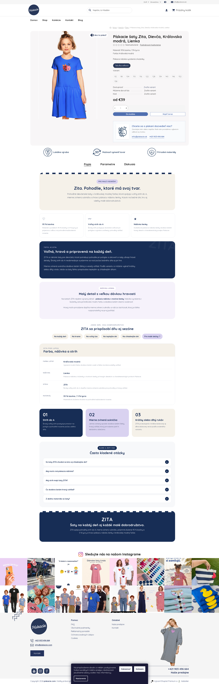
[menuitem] (34, 20)
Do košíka (130, 114)
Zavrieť (125, 119)
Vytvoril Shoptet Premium (165, 681)
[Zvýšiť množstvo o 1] (126, 108)
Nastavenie (81, 678)
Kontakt (37, 653)
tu (110, 672)
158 (116, 81)
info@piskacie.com (43, 645)
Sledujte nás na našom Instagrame (113, 554)
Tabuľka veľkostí (122, 65)
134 (160, 76)
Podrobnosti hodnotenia (150, 45)
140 (167, 76)
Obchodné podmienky (80, 628)
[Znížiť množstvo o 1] (115, 108)
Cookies (74, 638)
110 (134, 76)
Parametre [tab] (107, 164)
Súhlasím (140, 669)
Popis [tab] (87, 164)
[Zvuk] (165, 2)
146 (173, 76)
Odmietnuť (125, 669)
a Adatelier (182, 681)
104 (127, 76)
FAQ (73, 624)
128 (153, 76)
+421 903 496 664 (156, 136)
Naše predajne (118, 624)
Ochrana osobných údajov (82, 635)
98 (121, 76)
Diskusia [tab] (129, 164)
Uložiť (117, 119)
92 (116, 76)
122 (147, 76)
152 (180, 76)
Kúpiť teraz (168, 114)
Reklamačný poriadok (80, 631)
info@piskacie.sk (139, 136)
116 (141, 76)
